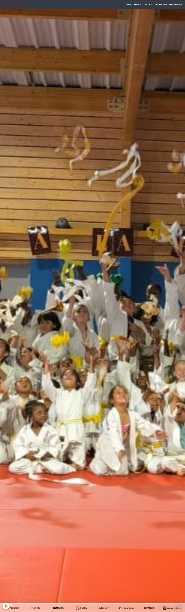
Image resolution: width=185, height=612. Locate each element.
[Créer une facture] (104, 608)
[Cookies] (6, 606)
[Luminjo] (149, 608)
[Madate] (36, 608)
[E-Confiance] (126, 608)
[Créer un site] (13, 608)
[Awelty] (81, 608)
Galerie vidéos (175, 4)
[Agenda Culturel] (172, 608)
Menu (137, 4)
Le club (147, 4)
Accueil (128, 4)
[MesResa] (58, 608)
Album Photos (161, 4)
